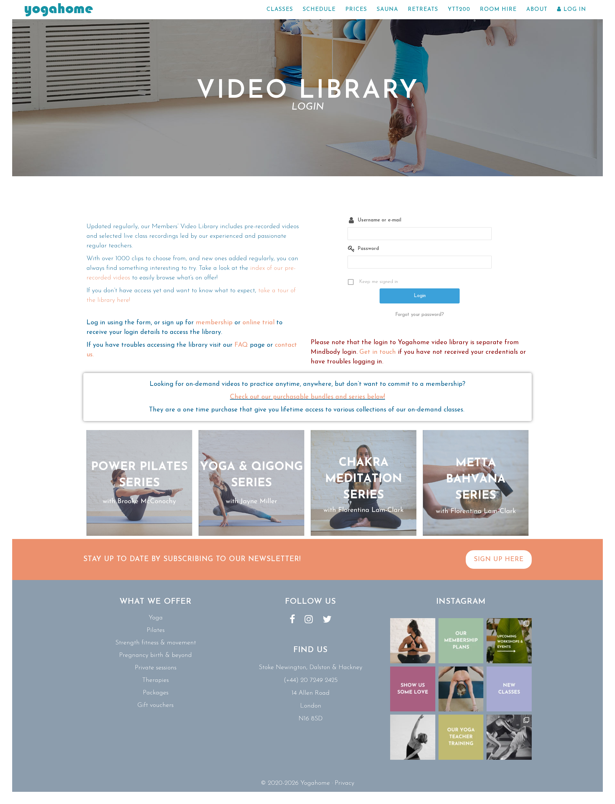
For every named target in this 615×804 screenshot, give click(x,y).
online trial (258, 322)
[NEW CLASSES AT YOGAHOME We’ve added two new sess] (509, 689)
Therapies (155, 680)
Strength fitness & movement (155, 643)
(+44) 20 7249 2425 (310, 680)
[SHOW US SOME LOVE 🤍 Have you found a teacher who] (412, 689)
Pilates (156, 630)
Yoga (156, 618)
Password (368, 248)
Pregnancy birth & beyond (155, 655)
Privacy (344, 783)
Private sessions (155, 668)
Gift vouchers (155, 705)
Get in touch (377, 352)
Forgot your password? (419, 314)
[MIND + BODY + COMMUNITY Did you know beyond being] (412, 640)
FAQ (241, 345)
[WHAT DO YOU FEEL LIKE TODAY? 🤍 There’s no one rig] (461, 689)
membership (214, 322)
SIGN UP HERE (499, 559)
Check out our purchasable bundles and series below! (307, 397)
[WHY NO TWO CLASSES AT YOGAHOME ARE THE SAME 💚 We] (509, 737)
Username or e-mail (379, 220)
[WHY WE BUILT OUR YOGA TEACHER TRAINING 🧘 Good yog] (461, 737)
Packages (155, 693)
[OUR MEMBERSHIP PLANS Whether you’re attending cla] (461, 640)
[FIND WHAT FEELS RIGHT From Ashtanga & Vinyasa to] (412, 737)
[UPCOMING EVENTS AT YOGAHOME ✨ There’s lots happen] (509, 640)
